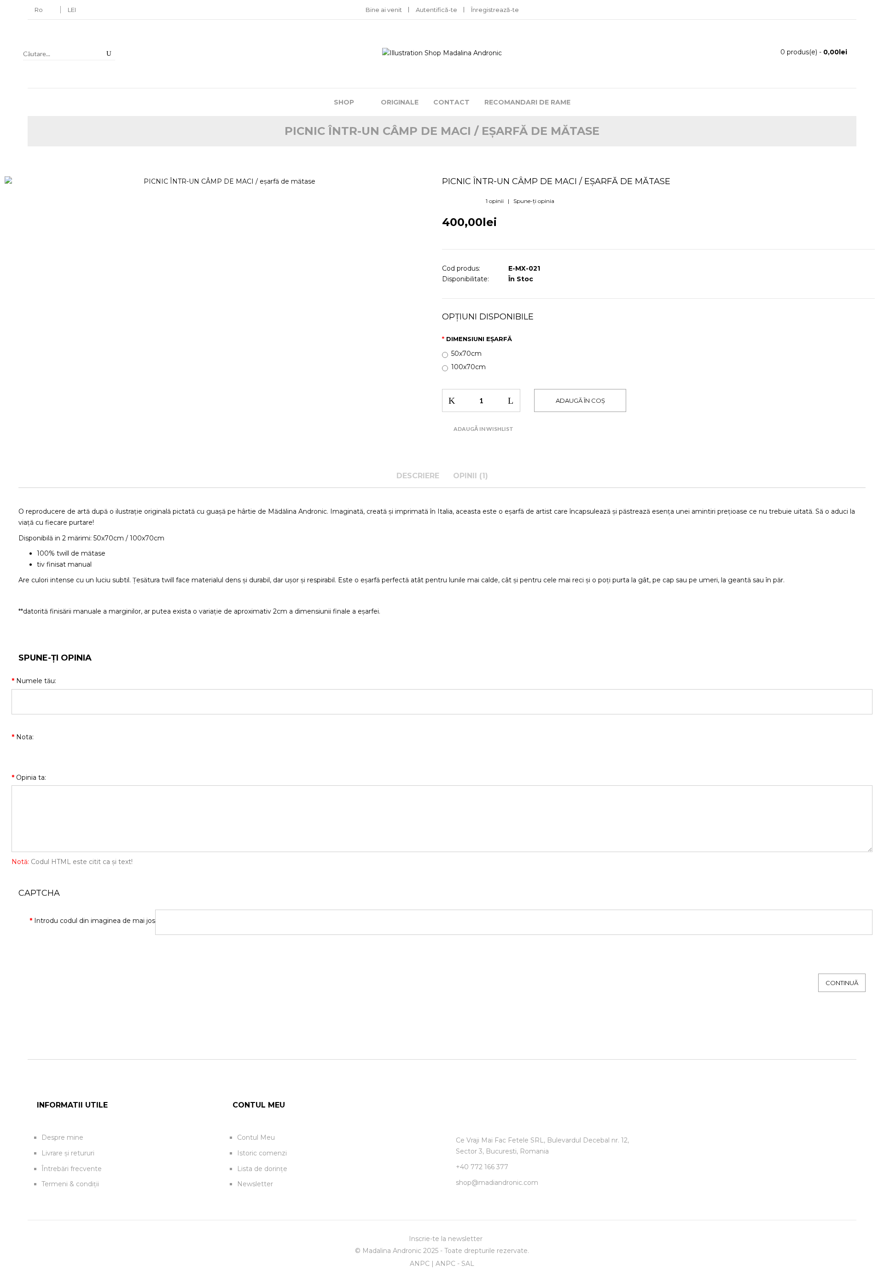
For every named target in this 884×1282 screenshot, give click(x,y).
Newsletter (255, 1184)
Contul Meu (256, 1137)
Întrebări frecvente (71, 1169)
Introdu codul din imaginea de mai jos (94, 921)
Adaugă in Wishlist (483, 428)
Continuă (842, 982)
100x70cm (468, 367)
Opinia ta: (31, 777)
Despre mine (62, 1137)
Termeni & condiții (70, 1184)
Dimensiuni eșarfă (479, 338)
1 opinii (495, 200)
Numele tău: (36, 681)
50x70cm (466, 353)
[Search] (108, 53)
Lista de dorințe (262, 1169)
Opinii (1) (470, 475)
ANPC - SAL (455, 1263)
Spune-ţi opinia (533, 200)
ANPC (420, 1263)
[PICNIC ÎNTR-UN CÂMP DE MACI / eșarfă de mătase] (226, 181)
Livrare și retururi (67, 1153)
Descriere (417, 475)
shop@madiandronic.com (497, 1182)
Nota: (25, 737)
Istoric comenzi (262, 1153)
